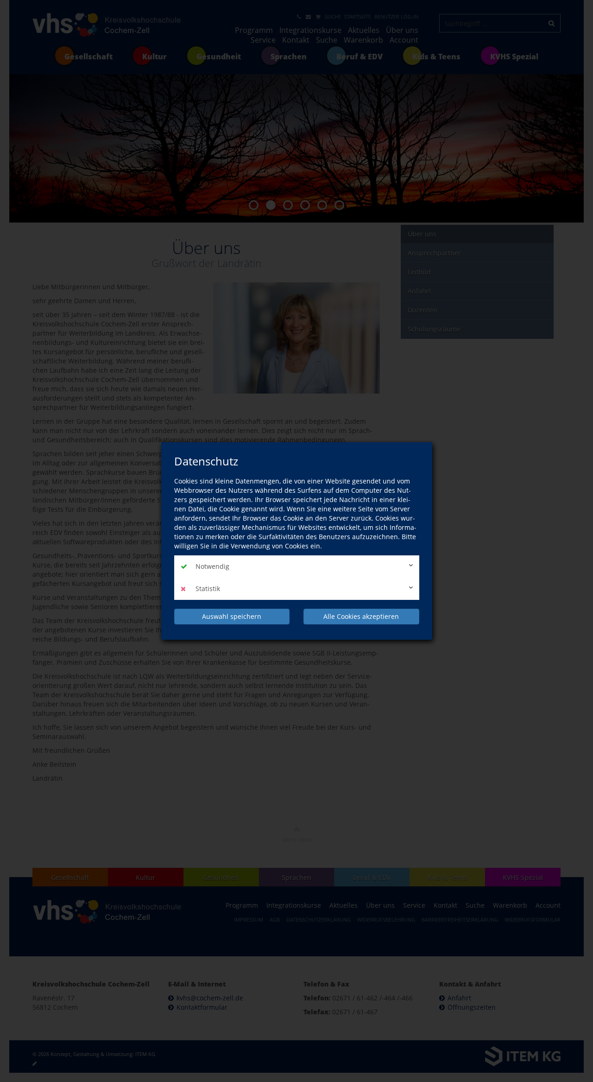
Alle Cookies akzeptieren (361, 616)
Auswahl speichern (231, 616)
